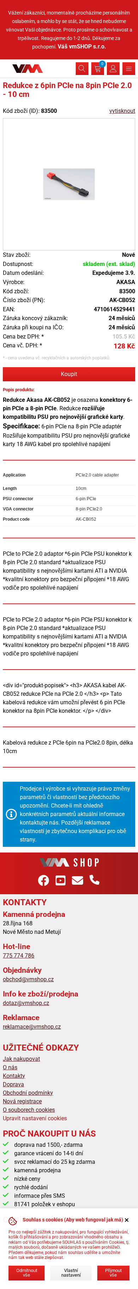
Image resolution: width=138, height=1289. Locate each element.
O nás (10, 1067)
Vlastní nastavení (71, 1273)
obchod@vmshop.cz (28, 979)
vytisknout (122, 111)
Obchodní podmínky (28, 1092)
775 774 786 (18, 955)
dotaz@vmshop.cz (26, 1003)
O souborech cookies (29, 1109)
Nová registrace (22, 1101)
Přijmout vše (113, 1273)
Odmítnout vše (26, 1273)
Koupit (69, 374)
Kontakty (14, 1076)
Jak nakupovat (21, 1059)
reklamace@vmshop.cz (32, 1026)
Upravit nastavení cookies (35, 1118)
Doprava (13, 1084)
